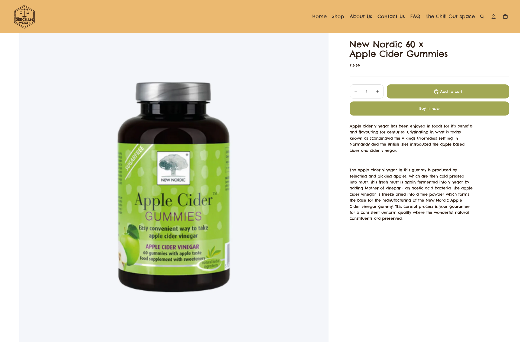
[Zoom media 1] (174, 187)
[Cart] (505, 16)
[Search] (482, 16)
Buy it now (429, 108)
